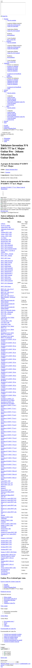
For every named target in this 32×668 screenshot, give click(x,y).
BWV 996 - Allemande (7, 312)
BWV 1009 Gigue (6, 277)
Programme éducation (9, 600)
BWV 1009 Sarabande (7, 280)
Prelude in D (4, 530)
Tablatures (6, 63)
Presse (5, 623)
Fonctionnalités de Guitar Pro (8, 628)
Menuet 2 (3, 488)
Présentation (7, 138)
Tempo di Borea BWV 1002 (8, 567)
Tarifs (8, 75)
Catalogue (6, 140)
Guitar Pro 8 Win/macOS (13, 25)
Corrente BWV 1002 (6, 320)
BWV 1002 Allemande (7, 245)
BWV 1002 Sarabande (7, 247)
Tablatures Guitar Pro (9, 603)
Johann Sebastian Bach (11, 169)
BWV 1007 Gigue (6, 258)
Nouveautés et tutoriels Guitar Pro (16, 102)
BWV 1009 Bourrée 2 (6, 273)
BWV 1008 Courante (6, 262)
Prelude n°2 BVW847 (6, 538)
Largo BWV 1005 (5, 481)
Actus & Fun (10, 105)
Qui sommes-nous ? (9, 621)
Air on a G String (5, 225)
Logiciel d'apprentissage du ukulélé (13, 640)
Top (2, 666)
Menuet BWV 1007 (6, 490)
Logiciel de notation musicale (11, 641)
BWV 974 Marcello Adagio (8, 310)
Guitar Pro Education (12, 26)
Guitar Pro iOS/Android (13, 30)
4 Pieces (3, 223)
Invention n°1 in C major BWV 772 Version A (7, 333)
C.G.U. (12, 663)
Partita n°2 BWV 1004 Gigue (8, 523)
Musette (3, 515)
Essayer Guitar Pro (5, 581)
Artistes (6, 90)
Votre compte (4, 606)
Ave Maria (3, 238)
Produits (6, 19)
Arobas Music (4, 615)
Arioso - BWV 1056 (6, 234)
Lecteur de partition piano (10, 638)
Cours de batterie (11, 100)
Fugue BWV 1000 (6, 324)
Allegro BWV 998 (6, 227)
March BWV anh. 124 (7, 482)
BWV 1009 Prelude (6, 279)
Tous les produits (11, 20)
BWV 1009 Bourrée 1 (6, 271)
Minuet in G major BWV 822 (8, 498)
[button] (3, 211)
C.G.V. (17, 663)
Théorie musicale (11, 99)
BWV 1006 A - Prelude (7, 253)
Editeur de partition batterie (11, 637)
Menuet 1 (3, 486)
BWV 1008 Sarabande (7, 268)
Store (5, 122)
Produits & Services (6, 591)
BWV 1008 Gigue (6, 264)
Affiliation (6, 626)
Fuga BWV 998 (5, 322)
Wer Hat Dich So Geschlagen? (5, 570)
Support (6, 121)
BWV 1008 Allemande (7, 260)
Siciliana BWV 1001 (6, 540)
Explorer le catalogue (12, 66)
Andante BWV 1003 (6, 232)
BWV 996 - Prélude (6, 314)
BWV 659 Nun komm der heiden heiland (8, 301)
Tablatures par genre (12, 69)
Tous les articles (11, 93)
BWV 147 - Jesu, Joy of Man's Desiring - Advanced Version (8, 297)
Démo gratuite (7, 597)
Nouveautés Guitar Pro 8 (10, 598)
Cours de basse (11, 97)
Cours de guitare (11, 103)
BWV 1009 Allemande (7, 269)
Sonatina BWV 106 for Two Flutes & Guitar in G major (8, 555)
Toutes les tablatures (12, 70)
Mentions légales (5, 663)
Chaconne (3, 315)
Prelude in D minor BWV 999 (9, 532)
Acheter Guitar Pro (16, 581)
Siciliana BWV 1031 (6, 542)
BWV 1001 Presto (6, 243)
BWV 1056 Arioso (6, 286)
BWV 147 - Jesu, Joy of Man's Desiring (7, 289)
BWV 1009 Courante (6, 275)
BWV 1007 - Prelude (6, 255)
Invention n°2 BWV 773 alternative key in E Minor (7, 399)
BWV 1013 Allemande (7, 283)
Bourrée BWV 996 (6, 239)
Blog (5, 91)
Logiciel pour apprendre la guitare (12, 634)
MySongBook (11, 35)
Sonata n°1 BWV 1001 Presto (8, 552)
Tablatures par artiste (12, 67)
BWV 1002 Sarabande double (9, 248)
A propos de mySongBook (14, 73)
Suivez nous (4, 657)
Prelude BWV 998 (6, 528)
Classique (7, 172)
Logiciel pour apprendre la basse (12, 635)
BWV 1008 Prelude (6, 266)
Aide (5, 624)
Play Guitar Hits (11, 39)
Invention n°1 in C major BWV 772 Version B (7, 336)
